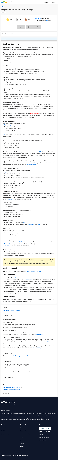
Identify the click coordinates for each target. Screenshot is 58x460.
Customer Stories (5, 434)
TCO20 (39, 152)
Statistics (22, 446)
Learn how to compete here (19, 278)
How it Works (4, 428)
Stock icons (7, 246)
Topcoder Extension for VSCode (11, 387)
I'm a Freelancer (24, 428)
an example (23, 163)
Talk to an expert (45, 428)
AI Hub (21, 437)
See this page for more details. (34, 271)
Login (54, 2)
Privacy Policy (42, 440)
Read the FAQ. (39, 334)
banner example (31, 164)
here (24, 222)
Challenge (3, 12)
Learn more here (28, 280)
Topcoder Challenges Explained (11, 310)
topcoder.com (31, 152)
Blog (21, 440)
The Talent (3, 431)
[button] (11, 2)
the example (11, 199)
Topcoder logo (7, 125)
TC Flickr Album (23, 242)
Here (4, 135)
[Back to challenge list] (2, 7)
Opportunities (23, 431)
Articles (22, 443)
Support (41, 434)
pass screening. (37, 348)
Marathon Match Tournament (27, 434)
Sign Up (46, 2)
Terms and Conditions (44, 437)
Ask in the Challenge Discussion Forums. (20, 356)
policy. (49, 341)
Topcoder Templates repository (11, 389)
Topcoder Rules (8, 244)
